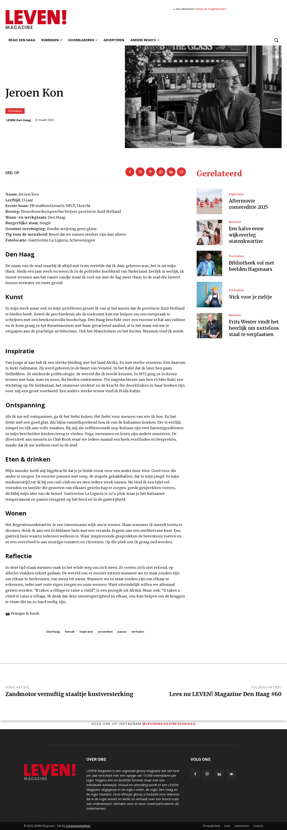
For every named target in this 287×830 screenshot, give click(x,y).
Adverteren (242, 826)
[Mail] (231, 774)
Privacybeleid (211, 826)
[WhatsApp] (160, 171)
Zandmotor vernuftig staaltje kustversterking (69, 694)
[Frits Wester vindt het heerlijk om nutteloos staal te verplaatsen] (209, 325)
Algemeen (236, 194)
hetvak (69, 632)
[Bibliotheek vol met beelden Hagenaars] (209, 263)
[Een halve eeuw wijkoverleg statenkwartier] (209, 232)
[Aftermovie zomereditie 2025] (209, 201)
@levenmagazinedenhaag (169, 723)
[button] (276, 40)
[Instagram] (207, 774)
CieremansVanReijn (78, 826)
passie (121, 632)
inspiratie (86, 632)
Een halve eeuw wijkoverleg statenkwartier (246, 235)
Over (227, 826)
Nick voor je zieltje (250, 297)
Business (235, 221)
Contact (258, 826)
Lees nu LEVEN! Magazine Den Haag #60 (225, 694)
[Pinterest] (150, 171)
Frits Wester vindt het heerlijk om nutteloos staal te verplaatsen (254, 328)
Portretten (15, 111)
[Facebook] (129, 171)
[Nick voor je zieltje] (209, 294)
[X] (140, 171)
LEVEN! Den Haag (18, 120)
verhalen (137, 632)
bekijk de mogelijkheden (211, 9)
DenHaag (53, 632)
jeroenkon (105, 632)
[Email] (181, 171)
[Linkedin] (171, 171)
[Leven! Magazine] (46, 19)
